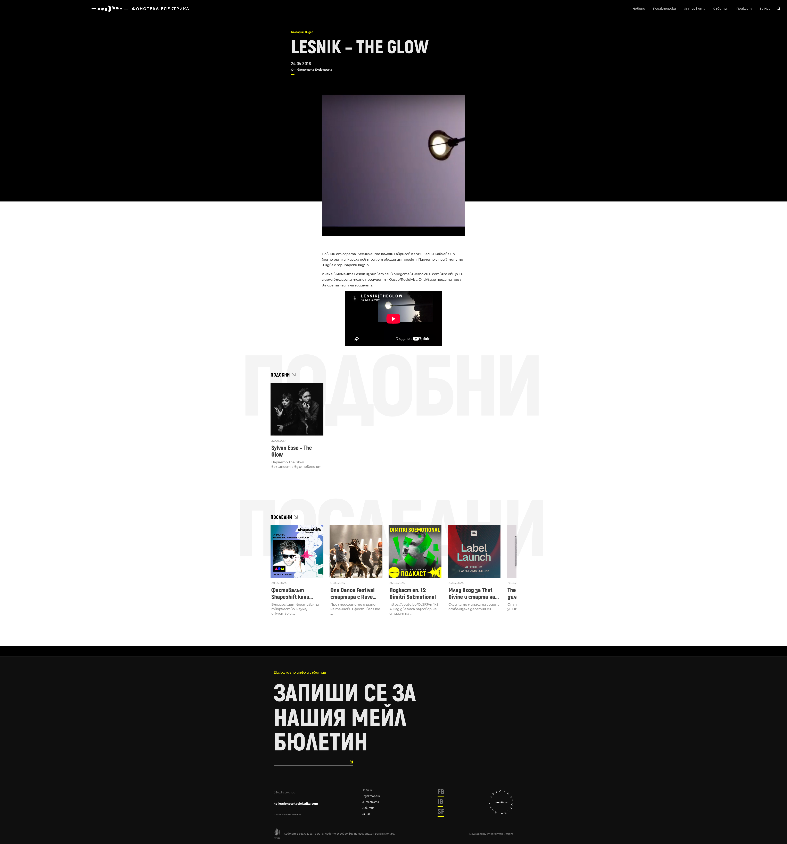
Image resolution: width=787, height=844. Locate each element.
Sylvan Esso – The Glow (291, 451)
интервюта (694, 8)
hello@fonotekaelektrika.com (296, 804)
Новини (367, 790)
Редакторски (371, 796)
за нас (765, 8)
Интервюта (370, 801)
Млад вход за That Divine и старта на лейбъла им (471, 593)
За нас (366, 813)
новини (638, 8)
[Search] (778, 8)
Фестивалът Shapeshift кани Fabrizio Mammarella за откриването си (295, 593)
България (297, 32)
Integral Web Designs (500, 833)
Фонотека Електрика (314, 69)
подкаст (744, 8)
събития (721, 8)
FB (441, 791)
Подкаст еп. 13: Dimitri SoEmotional (412, 593)
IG (440, 801)
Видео (309, 32)
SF (441, 811)
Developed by (478, 833)
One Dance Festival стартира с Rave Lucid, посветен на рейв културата (353, 593)
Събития (368, 807)
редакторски (664, 8)
